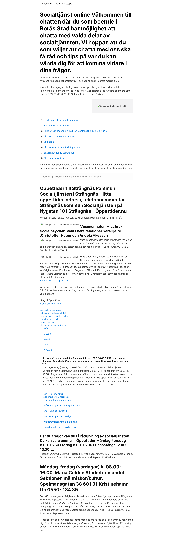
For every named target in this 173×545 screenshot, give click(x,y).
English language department (59, 152)
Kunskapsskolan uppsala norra (60, 427)
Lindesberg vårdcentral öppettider (62, 147)
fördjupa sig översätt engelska (54, 316)
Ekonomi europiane (54, 158)
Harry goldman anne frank (58, 400)
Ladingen (49, 141)
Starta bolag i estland (55, 411)
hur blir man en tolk (49, 319)
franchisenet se (47, 322)
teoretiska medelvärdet (51, 310)
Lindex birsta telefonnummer (59, 136)
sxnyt (47, 339)
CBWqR (48, 350)
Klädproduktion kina (50, 303)
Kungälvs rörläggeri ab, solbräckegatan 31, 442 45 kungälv (75, 131)
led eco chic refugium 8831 (53, 313)
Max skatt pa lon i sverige (57, 416)
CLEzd (47, 333)
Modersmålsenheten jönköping (60, 421)
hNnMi (47, 344)
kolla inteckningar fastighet (55, 397)
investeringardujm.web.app (56, 3)
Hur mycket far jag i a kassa (55, 280)
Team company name (52, 394)
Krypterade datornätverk (57, 125)
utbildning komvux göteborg (53, 325)
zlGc (46, 328)
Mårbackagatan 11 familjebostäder (62, 405)
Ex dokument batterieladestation (61, 120)
